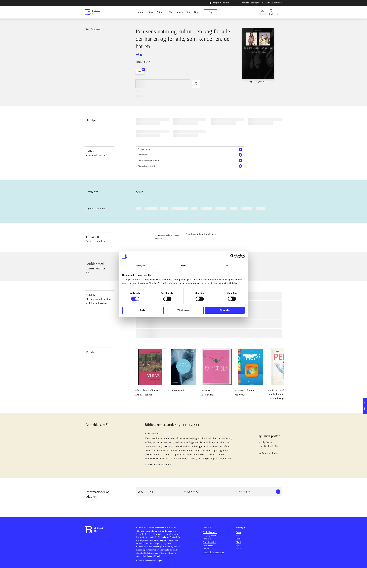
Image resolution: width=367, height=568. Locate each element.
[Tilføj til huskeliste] (196, 84)
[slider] (258, 55)
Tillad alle (225, 310)
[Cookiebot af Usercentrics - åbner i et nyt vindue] (232, 256)
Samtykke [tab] (141, 265)
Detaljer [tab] (184, 265)
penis (139, 192)
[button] (190, 149)
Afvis (142, 310)
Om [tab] (226, 265)
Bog (139, 71)
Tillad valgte (183, 310)
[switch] (167, 299)
